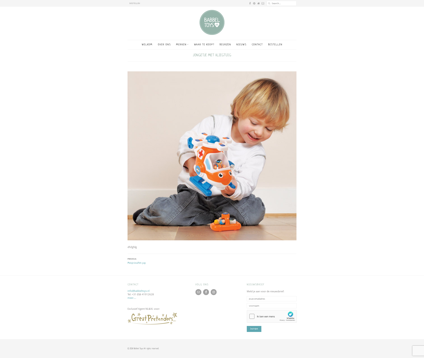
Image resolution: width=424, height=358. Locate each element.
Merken (181, 44)
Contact (257, 44)
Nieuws (241, 44)
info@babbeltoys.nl (139, 290)
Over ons (164, 44)
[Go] (269, 3)
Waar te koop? (204, 44)
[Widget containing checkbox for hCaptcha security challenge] (272, 316)
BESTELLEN (135, 3)
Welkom (147, 44)
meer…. (132, 297)
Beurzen (225, 44)
